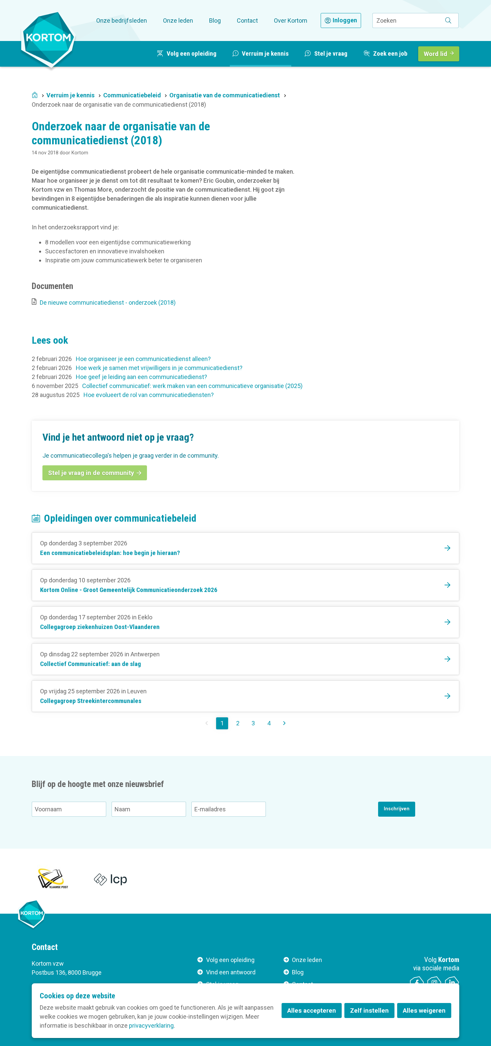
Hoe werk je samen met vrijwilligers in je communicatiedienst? (159, 367)
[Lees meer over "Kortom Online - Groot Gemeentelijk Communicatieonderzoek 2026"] (245, 585)
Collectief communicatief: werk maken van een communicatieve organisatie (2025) (192, 385)
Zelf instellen (369, 1010)
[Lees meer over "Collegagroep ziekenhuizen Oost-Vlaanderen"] (245, 622)
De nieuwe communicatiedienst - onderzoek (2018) (108, 302)
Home (35, 95)
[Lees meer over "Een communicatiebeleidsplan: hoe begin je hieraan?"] (245, 548)
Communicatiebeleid (132, 95)
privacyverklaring (151, 1025)
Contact (247, 20)
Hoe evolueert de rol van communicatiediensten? (149, 394)
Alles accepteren (311, 1010)
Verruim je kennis (70, 95)
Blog (215, 20)
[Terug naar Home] (48, 39)
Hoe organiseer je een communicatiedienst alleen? (143, 358)
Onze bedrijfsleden (121, 20)
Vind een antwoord (231, 972)
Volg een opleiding (230, 959)
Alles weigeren (424, 1010)
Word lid (435, 53)
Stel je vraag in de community (91, 472)
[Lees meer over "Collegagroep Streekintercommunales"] (245, 696)
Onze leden (178, 20)
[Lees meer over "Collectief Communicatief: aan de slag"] (245, 659)
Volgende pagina (285, 723)
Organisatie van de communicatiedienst (224, 95)
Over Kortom (290, 20)
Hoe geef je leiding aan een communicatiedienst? (141, 376)
